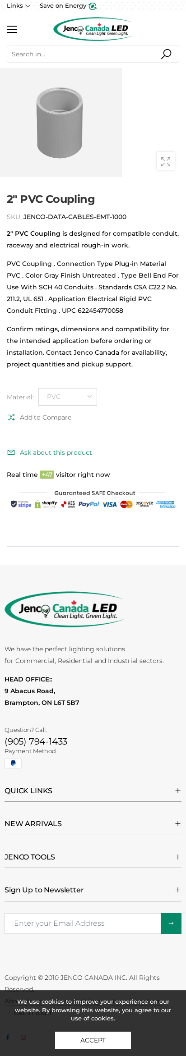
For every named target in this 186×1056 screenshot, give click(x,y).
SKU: (15, 217)
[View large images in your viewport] (166, 161)
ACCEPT (92, 1040)
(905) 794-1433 (36, 741)
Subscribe (171, 923)
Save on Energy (64, 5)
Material (20, 397)
